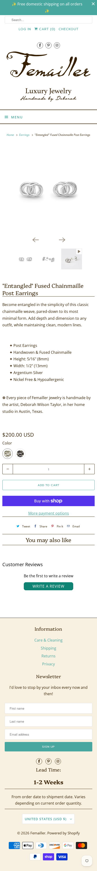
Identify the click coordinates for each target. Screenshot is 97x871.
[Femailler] (48, 78)
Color (7, 443)
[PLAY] (48, 189)
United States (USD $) (46, 819)
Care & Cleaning (48, 640)
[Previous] (35, 239)
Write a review (48, 586)
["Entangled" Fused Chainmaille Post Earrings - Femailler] (48, 189)
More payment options (48, 513)
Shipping (48, 648)
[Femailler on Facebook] (40, 45)
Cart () (46, 29)
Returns (48, 656)
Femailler (37, 833)
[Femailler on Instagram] (57, 45)
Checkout (68, 29)
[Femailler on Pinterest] (48, 45)
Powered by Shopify (63, 833)
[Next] (62, 239)
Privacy (48, 664)
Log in (25, 29)
